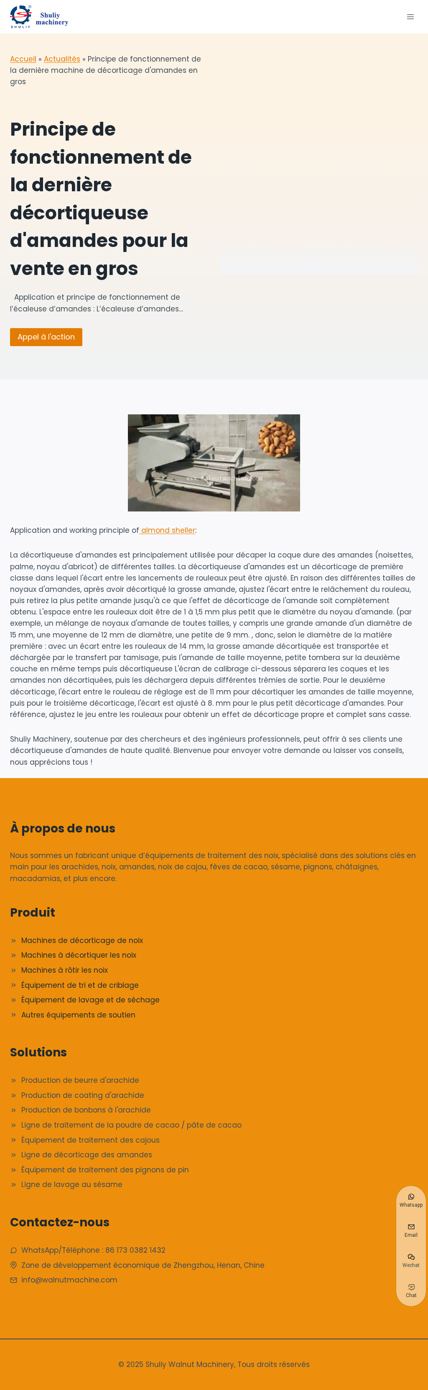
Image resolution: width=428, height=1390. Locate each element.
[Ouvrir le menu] (410, 16)
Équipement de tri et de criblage (80, 985)
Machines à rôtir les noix (64, 970)
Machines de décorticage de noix (82, 940)
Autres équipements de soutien (78, 1015)
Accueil (23, 59)
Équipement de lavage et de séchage (90, 1000)
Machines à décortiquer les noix (78, 955)
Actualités (62, 59)
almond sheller (167, 530)
